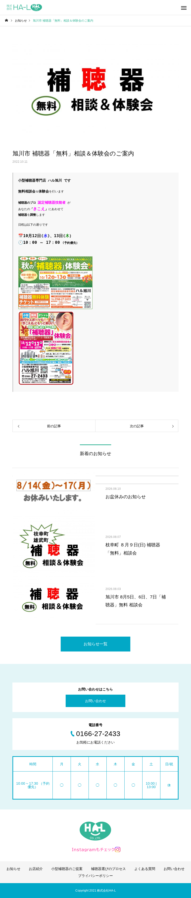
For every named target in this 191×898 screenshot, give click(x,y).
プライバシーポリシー (95, 876)
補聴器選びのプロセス (108, 869)
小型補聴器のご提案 (67, 869)
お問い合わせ (95, 701)
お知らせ (13, 869)
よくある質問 (144, 869)
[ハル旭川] (24, 7)
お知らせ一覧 (95, 644)
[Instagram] (95, 849)
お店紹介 (36, 869)
